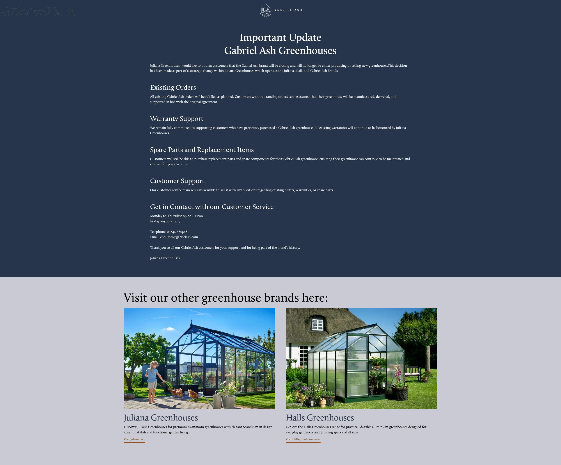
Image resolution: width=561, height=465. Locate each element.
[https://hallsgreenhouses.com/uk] (361, 358)
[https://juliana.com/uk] (199, 358)
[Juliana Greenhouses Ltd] (280, 11)
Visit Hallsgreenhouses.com (303, 439)
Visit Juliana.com (134, 439)
